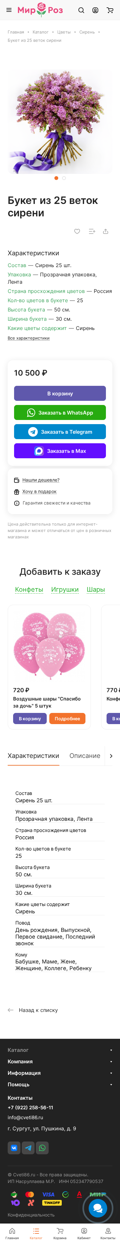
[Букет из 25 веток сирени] (60, 122)
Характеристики (33, 756)
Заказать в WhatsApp (65, 412)
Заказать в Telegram (66, 432)
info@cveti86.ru (25, 1117)
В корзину (60, 393)
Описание (84, 756)
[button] (56, 178)
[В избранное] (77, 231)
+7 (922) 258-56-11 (30, 1108)
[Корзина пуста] (110, 10)
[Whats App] (42, 1148)
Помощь (18, 1084)
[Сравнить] (92, 231)
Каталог (18, 1050)
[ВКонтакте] (14, 1148)
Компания (20, 1061)
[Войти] (95, 10)
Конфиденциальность (31, 1214)
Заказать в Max (66, 451)
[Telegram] (28, 1148)
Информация (24, 1073)
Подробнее (67, 718)
